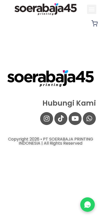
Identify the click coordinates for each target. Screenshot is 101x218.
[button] (91, 9)
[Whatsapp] (89, 118)
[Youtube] (75, 118)
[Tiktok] (60, 118)
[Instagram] (46, 118)
